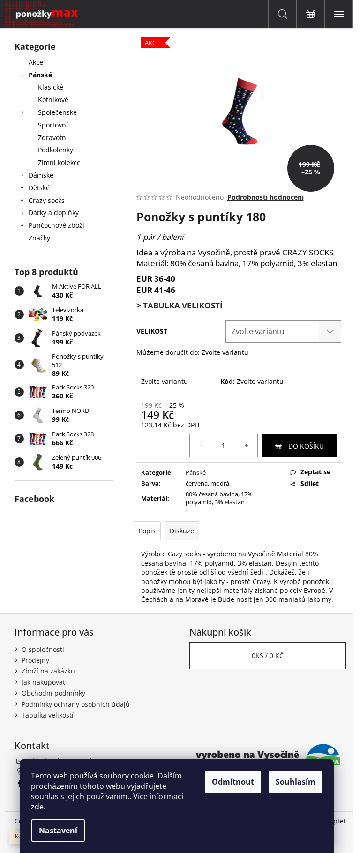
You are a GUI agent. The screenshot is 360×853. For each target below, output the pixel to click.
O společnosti (43, 649)
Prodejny (35, 660)
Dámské (41, 175)
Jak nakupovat (43, 682)
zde (37, 806)
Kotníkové (53, 99)
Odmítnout (233, 782)
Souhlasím (295, 782)
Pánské (40, 74)
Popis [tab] (147, 530)
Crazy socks (47, 200)
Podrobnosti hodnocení (265, 197)
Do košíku (306, 445)
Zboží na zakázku (48, 670)
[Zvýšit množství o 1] (246, 445)
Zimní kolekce (59, 162)
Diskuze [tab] (182, 530)
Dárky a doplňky (54, 212)
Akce (36, 62)
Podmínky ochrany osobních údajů (76, 704)
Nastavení (58, 830)
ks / (268, 655)
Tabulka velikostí (48, 715)
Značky (39, 237)
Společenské (57, 112)
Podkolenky (55, 149)
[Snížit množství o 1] (201, 445)
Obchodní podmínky (53, 692)
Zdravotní (53, 137)
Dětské (39, 187)
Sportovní (53, 124)
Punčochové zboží (56, 225)
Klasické (50, 86)
